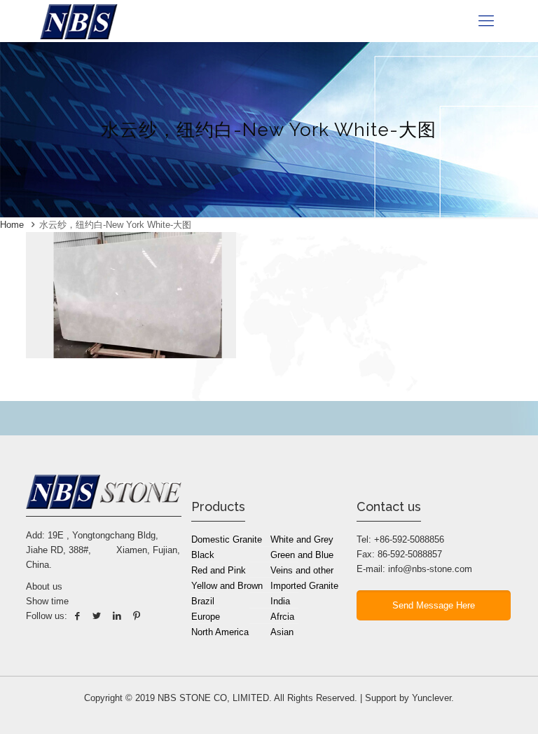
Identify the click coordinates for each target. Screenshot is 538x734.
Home (12, 224)
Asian (282, 632)
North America (220, 632)
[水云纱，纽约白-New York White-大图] (131, 355)
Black (202, 555)
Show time (47, 601)
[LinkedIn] (116, 616)
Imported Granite (304, 585)
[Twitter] (96, 616)
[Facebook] (77, 616)
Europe (205, 616)
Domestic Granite (226, 539)
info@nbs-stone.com (430, 569)
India (280, 601)
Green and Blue (301, 555)
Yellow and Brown (227, 585)
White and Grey (301, 539)
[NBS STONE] (79, 21)
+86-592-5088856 (409, 539)
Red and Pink (218, 570)
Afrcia (282, 616)
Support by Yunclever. (409, 698)
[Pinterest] (136, 616)
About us (44, 586)
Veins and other (301, 570)
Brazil (202, 601)
